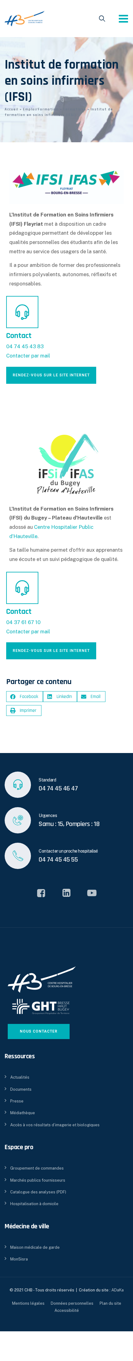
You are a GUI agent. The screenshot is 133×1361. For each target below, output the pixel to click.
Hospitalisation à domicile (34, 1203)
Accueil (11, 109)
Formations (74, 109)
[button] (24, 696)
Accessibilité (66, 1310)
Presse (17, 1101)
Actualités (19, 1077)
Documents (21, 1089)
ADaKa (117, 1290)
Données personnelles (72, 1303)
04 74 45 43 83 (25, 346)
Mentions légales (28, 1303)
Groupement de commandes (37, 1168)
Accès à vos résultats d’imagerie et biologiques (55, 1125)
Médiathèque (22, 1113)
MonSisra (19, 1259)
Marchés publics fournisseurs (37, 1180)
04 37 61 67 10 (23, 622)
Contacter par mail (28, 356)
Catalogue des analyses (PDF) (38, 1192)
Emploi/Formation (40, 109)
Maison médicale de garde (35, 1247)
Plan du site (110, 1303)
